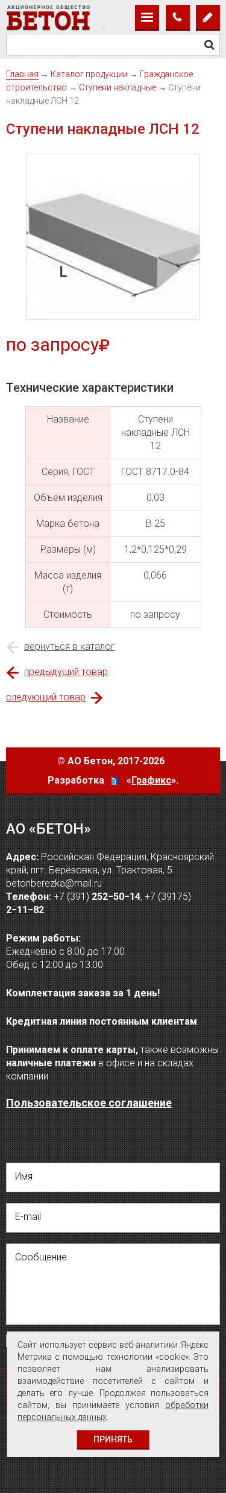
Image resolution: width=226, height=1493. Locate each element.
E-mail (28, 1216)
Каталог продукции (89, 74)
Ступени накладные (117, 87)
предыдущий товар (66, 671)
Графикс (151, 780)
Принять (113, 1439)
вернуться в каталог (69, 646)
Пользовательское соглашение (89, 1102)
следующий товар (46, 697)
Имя (24, 1176)
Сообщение (41, 1257)
